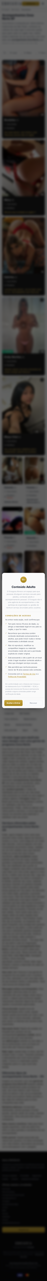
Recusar (33, 703)
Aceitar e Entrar (13, 703)
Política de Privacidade (17, 677)
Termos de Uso (29, 674)
